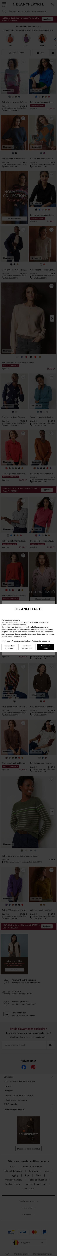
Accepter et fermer (45, 647)
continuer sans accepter (27, 647)
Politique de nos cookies (41, 641)
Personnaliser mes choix (9, 647)
